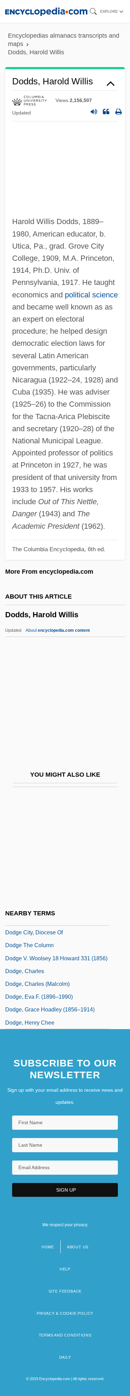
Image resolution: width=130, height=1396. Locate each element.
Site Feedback (65, 1291)
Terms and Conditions (65, 1335)
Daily (65, 1357)
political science (91, 294)
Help (65, 1269)
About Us (77, 1247)
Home (48, 1247)
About (58, 630)
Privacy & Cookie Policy (65, 1313)
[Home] (46, 11)
